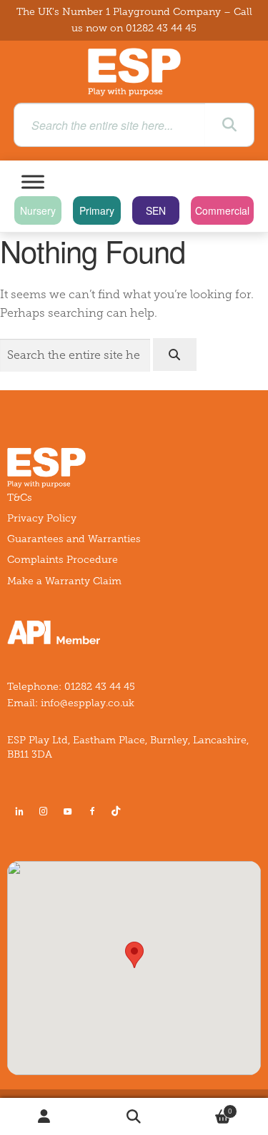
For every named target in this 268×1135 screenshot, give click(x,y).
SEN (156, 210)
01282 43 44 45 (161, 28)
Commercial (222, 210)
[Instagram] (43, 811)
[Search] (229, 124)
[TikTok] (118, 811)
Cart (205, 1107)
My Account (44, 1117)
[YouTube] (68, 811)
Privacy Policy (41, 518)
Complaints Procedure (62, 559)
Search (134, 1117)
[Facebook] (92, 811)
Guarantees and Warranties (74, 539)
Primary (96, 210)
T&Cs (19, 497)
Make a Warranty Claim (64, 581)
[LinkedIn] (19, 811)
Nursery (38, 210)
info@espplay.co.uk (87, 703)
